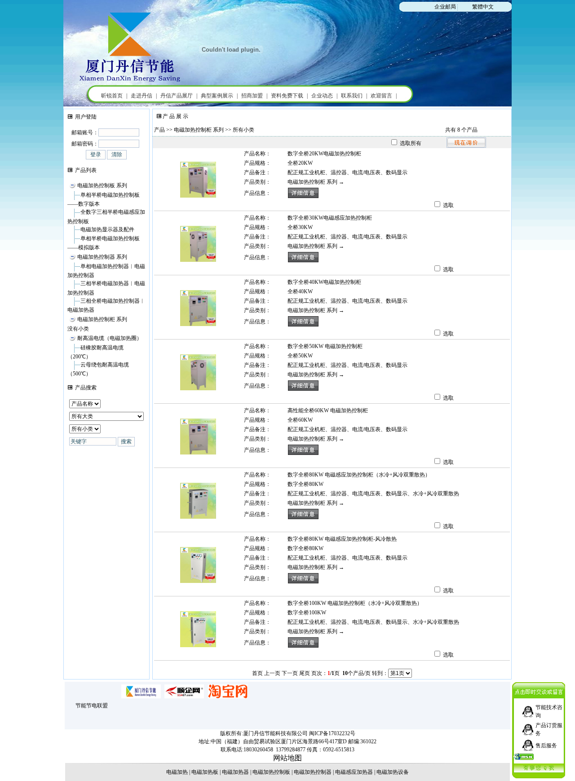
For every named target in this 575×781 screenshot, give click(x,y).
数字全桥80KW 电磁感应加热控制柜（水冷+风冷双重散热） (359, 475)
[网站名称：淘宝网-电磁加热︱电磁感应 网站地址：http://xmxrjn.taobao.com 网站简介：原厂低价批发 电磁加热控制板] (228, 696)
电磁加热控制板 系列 (102, 185)
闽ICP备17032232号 (332, 733)
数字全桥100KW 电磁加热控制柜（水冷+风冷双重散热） (355, 603)
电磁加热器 (235, 772)
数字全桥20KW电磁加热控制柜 (324, 153)
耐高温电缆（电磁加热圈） (109, 338)
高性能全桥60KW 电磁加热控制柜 (328, 410)
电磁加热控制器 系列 (102, 257)
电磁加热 (177, 772)
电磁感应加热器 (354, 772)
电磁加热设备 (392, 772)
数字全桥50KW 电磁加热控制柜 (325, 346)
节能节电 (86, 705)
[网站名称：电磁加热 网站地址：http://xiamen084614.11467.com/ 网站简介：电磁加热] (184, 696)
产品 (159, 130)
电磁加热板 (204, 772)
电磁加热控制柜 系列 (102, 319)
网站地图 (287, 758)
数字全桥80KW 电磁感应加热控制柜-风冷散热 (342, 539)
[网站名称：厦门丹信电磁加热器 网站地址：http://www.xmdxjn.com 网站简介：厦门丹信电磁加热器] (141, 696)
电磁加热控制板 (271, 772)
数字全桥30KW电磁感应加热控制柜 (330, 218)
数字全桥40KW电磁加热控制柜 (324, 282)
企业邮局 (445, 7)
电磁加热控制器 (313, 772)
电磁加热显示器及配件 (107, 229)
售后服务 (546, 745)
